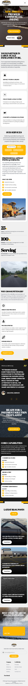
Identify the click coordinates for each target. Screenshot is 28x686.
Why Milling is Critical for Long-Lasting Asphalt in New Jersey (13, 537)
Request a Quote (7, 353)
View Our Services (14, 31)
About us (8, 667)
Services (8, 669)
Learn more (7, 194)
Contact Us (17, 671)
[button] (25, 3)
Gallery (8, 671)
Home (7, 664)
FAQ (16, 669)
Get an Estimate (14, 429)
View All (14, 514)
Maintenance (6, 549)
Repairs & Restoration (9, 520)
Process (17, 664)
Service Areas (18, 667)
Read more (7, 542)
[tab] (11, 147)
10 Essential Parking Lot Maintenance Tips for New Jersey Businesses (13, 565)
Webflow (21, 683)
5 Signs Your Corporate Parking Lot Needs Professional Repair (13, 595)
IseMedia (12, 683)
